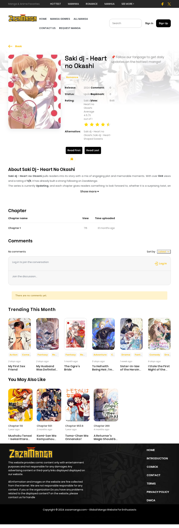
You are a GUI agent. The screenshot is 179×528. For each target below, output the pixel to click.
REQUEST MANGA (70, 28)
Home (151, 450)
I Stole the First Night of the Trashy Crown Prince (159, 371)
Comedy (27, 354)
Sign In (149, 23)
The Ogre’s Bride (72, 368)
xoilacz (79, 517)
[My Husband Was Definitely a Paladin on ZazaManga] (47, 333)
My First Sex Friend (16, 368)
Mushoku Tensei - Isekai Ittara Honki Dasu (20, 439)
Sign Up (163, 23)
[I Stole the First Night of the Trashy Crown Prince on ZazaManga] (159, 333)
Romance (72, 77)
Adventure (100, 354)
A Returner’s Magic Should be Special (105, 439)
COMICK (152, 467)
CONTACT (153, 475)
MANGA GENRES (60, 19)
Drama (125, 354)
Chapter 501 (44, 426)
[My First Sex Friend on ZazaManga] (19, 333)
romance (92, 4)
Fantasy (43, 354)
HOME (43, 19)
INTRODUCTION (157, 458)
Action (13, 354)
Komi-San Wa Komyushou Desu (46, 439)
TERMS (151, 484)
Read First (74, 150)
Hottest (55, 4)
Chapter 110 (15, 426)
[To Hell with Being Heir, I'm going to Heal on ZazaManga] (103, 333)
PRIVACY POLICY (158, 492)
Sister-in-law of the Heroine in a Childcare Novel (130, 371)
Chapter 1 (14, 228)
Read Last (92, 150)
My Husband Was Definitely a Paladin (46, 369)
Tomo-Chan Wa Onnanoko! (76, 437)
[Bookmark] (71, 159)
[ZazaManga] (22, 17)
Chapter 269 (102, 426)
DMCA (151, 500)
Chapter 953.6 (74, 426)
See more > (127, 4)
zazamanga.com (76, 509)
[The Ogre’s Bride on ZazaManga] (75, 333)
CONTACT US (47, 28)
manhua (109, 4)
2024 (87, 87)
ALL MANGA (81, 19)
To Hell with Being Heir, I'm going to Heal (102, 369)
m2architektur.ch (109, 517)
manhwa (73, 4)
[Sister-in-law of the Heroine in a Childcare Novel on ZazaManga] (131, 333)
